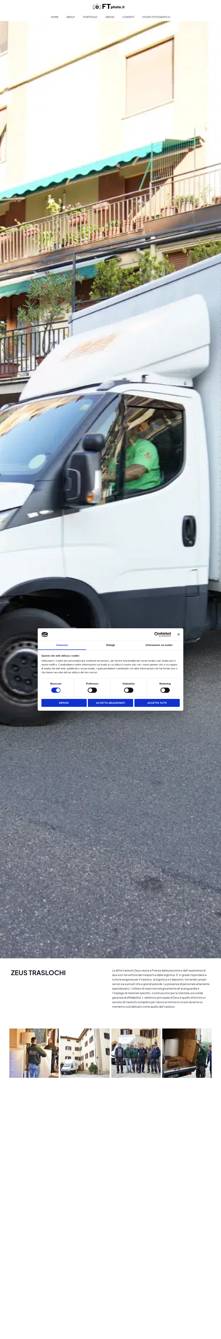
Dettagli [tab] (110, 645)
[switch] (92, 690)
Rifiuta (64, 703)
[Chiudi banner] (178, 634)
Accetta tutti (157, 703)
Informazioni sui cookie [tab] (159, 645)
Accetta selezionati (110, 703)
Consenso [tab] (62, 645)
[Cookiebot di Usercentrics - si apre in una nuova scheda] (157, 634)
